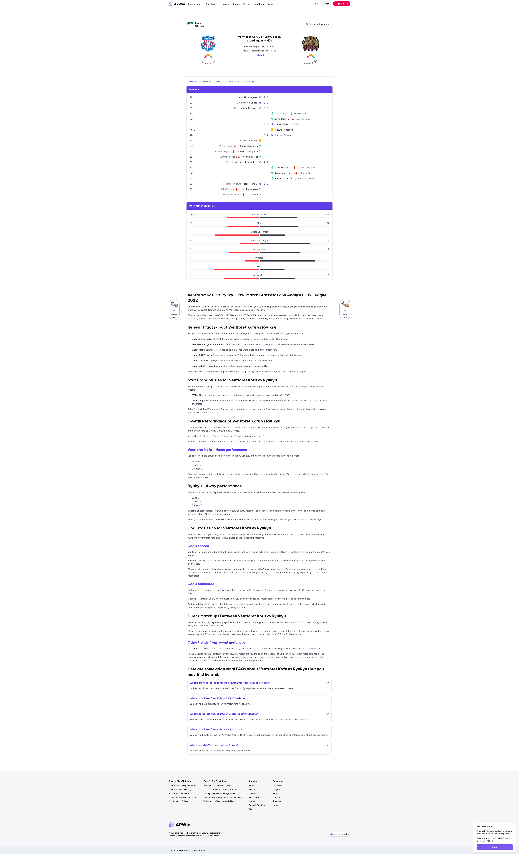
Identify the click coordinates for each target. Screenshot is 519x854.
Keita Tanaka (280, 113)
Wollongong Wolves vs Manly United (219, 801)
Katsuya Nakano (283, 135)
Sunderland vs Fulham (178, 801)
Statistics (210, 4)
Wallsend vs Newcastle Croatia (217, 785)
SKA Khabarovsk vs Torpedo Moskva (220, 789)
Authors (252, 789)
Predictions (194, 4)
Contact (252, 793)
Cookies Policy (501, 838)
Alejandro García (283, 178)
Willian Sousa (250, 102)
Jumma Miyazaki (248, 108)
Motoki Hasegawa (248, 97)
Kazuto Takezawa (284, 129)
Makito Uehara (301, 113)
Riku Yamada (227, 189)
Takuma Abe (305, 173)
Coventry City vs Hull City (180, 789)
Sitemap (252, 809)
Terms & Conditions (257, 805)
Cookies (253, 801)
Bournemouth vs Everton (180, 793)
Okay (494, 847)
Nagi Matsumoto (249, 189)
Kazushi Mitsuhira (248, 146)
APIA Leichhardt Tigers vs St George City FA (223, 797)
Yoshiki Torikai (250, 156)
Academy (259, 4)
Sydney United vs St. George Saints (219, 793)
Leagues (225, 4)
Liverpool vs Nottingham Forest (182, 785)
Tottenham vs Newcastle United (183, 797)
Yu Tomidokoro (282, 167)
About (251, 785)
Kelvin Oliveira (281, 119)
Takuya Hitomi (302, 119)
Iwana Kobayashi (248, 140)
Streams (247, 4)
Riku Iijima (253, 194)
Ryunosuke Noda (283, 173)
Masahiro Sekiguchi (248, 151)
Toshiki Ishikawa (232, 183)
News (270, 4)
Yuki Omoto (296, 124)
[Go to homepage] (177, 4)
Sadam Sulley (282, 124)
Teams (236, 4)
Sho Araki (232, 162)
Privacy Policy (255, 797)
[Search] (316, 4)
